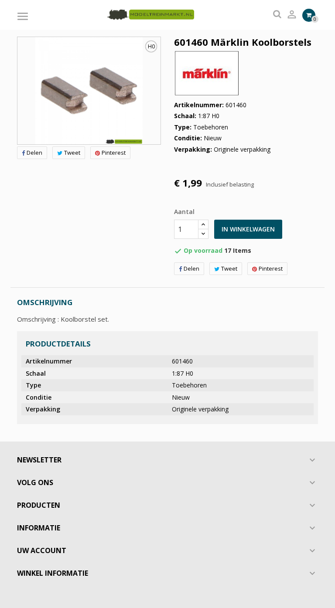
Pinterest (114, 152)
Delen (34, 152)
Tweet (72, 152)
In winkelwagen (248, 229)
